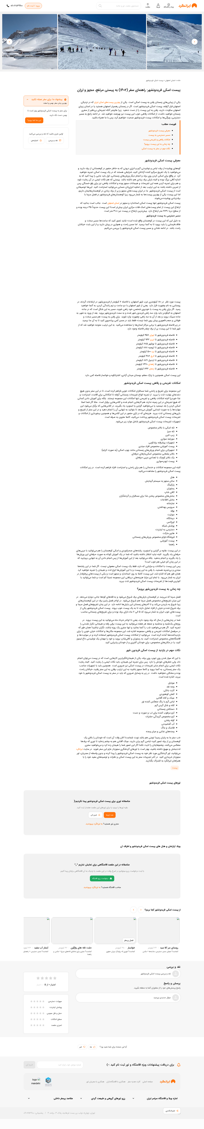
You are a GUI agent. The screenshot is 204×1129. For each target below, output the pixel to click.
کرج (152, 356)
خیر (80, 1047)
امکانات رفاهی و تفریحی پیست (156, 139)
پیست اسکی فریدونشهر (154, 80)
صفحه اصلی (147, 1081)
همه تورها (109, 815)
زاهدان (151, 364)
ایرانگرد (79, 749)
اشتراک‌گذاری (170, 1110)
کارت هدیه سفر (134, 1081)
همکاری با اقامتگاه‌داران (115, 1081)
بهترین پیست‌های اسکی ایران (107, 102)
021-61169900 (17, 6)
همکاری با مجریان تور (95, 1081)
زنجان (151, 368)
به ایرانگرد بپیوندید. (94, 824)
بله (91, 1047)
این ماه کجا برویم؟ (34, 120)
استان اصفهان (170, 80)
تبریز (152, 339)
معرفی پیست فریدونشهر (159, 130)
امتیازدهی (34, 140)
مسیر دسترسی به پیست (159, 135)
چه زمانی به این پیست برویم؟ (157, 144)
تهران (152, 335)
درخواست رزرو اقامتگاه (100, 878)
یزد (152, 351)
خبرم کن (94, 815)
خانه (178, 80)
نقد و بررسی (53, 140)
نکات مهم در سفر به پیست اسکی (156, 148)
